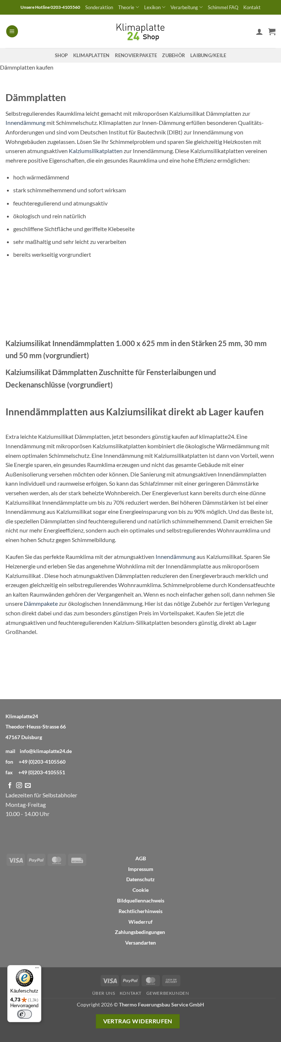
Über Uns (103, 993)
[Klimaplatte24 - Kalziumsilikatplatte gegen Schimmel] (140, 31)
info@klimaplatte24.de (46, 751)
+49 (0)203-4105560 (42, 762)
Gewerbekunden (167, 993)
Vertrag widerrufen (137, 1021)
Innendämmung (25, 122)
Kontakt (252, 7)
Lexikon (152, 7)
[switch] (24, 1014)
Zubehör (173, 55)
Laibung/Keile (208, 55)
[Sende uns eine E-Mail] (28, 785)
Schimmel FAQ (223, 7)
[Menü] (37, 969)
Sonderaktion (99, 7)
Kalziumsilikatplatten (96, 150)
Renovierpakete (136, 55)
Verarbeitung (184, 7)
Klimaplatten (91, 55)
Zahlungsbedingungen (140, 932)
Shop (61, 55)
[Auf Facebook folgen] (10, 785)
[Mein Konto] (259, 31)
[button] (12, 31)
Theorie (126, 7)
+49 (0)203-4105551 (41, 772)
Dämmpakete (41, 603)
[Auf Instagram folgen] (19, 785)
